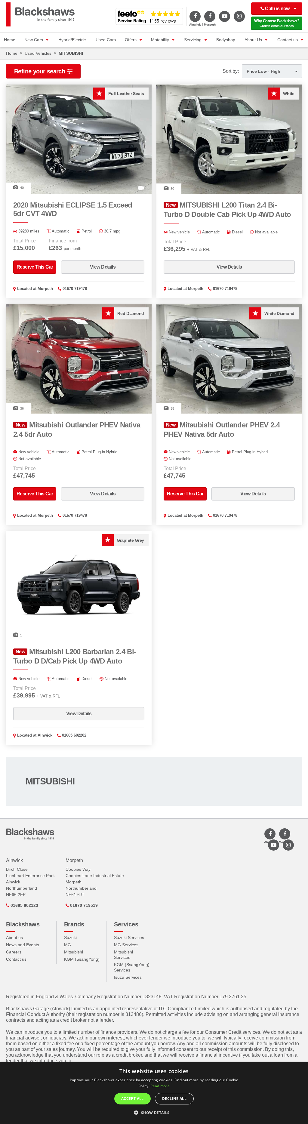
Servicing (193, 39)
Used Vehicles (38, 53)
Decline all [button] (174, 1098)
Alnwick (45, 735)
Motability (160, 39)
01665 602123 (23, 905)
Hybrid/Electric (72, 39)
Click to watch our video (276, 23)
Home (9, 39)
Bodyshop (225, 39)
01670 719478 (75, 288)
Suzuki (70, 937)
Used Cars (106, 39)
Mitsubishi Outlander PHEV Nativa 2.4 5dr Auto (76, 429)
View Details (103, 266)
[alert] (154, 1093)
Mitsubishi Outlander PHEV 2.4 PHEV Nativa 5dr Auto (222, 429)
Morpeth (45, 288)
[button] (153, 1113)
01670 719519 (83, 905)
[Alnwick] (195, 16)
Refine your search (39, 71)
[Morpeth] (209, 16)
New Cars (33, 39)
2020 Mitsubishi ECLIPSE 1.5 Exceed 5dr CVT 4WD (72, 209)
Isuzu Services (128, 977)
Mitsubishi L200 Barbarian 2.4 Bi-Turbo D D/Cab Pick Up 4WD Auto (74, 656)
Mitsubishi (73, 952)
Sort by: (231, 71)
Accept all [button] (132, 1098)
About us (14, 937)
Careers (13, 952)
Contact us (287, 39)
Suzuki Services (129, 937)
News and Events (22, 944)
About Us (253, 39)
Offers (131, 39)
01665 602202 (74, 735)
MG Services (126, 944)
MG (67, 944)
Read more (160, 1086)
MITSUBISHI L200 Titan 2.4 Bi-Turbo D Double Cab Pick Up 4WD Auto (227, 209)
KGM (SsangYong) (82, 959)
